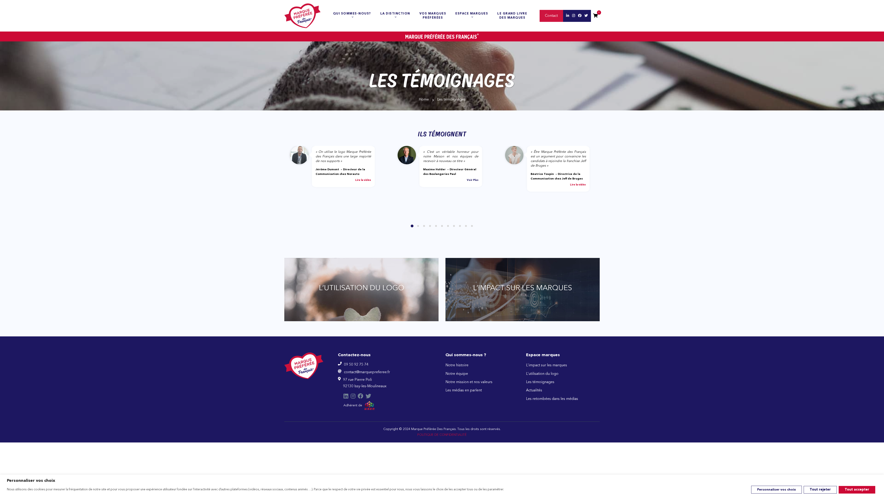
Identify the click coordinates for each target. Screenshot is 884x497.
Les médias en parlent (463, 390)
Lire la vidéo (363, 180)
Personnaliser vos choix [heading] (31, 481)
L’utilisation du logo (542, 374)
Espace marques (471, 13)
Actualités (534, 390)
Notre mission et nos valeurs (468, 382)
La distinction (395, 13)
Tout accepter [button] (857, 489)
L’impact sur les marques (546, 365)
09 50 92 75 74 (356, 365)
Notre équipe (456, 374)
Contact (551, 16)
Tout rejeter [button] (820, 489)
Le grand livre (512, 15)
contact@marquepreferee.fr (367, 372)
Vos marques (432, 15)
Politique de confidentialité (442, 434)
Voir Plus (472, 180)
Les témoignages (540, 382)
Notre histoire (456, 365)
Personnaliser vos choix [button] (776, 489)
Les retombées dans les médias (552, 399)
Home (424, 99)
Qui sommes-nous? (352, 13)
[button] (412, 226)
